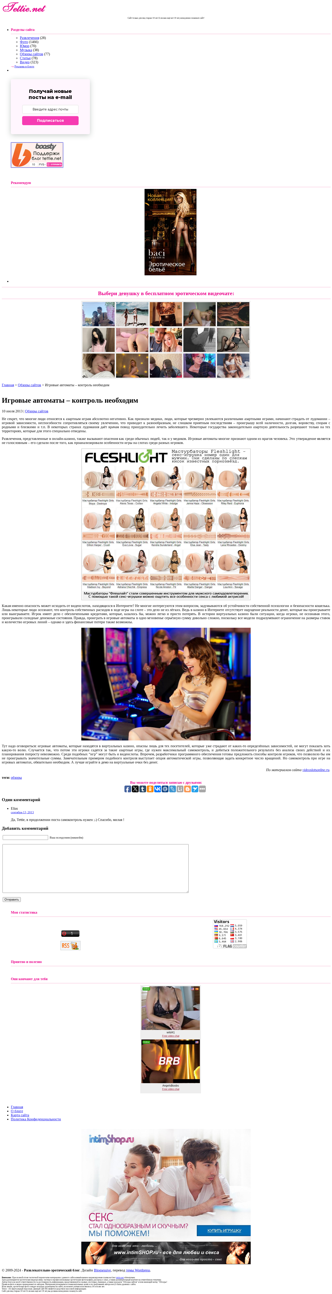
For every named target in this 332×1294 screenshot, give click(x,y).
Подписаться (50, 120)
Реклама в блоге (24, 66)
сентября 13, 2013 (22, 812)
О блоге (17, 1111)
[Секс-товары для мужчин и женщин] (166, 1263)
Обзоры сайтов (31, 54)
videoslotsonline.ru (315, 770)
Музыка (26, 50)
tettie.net (120, 1277)
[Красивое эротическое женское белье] (170, 274)
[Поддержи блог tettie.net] (37, 166)
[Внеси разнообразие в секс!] (166, 1240)
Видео (25, 62)
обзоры (16, 777)
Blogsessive (102, 1270)
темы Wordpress (138, 1270)
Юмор (24, 46)
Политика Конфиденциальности (36, 1119)
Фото (24, 42)
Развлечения (29, 38)
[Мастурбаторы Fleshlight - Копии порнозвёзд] (166, 599)
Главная (8, 385)
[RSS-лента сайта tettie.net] (70, 949)
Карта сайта (20, 1115)
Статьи (25, 58)
